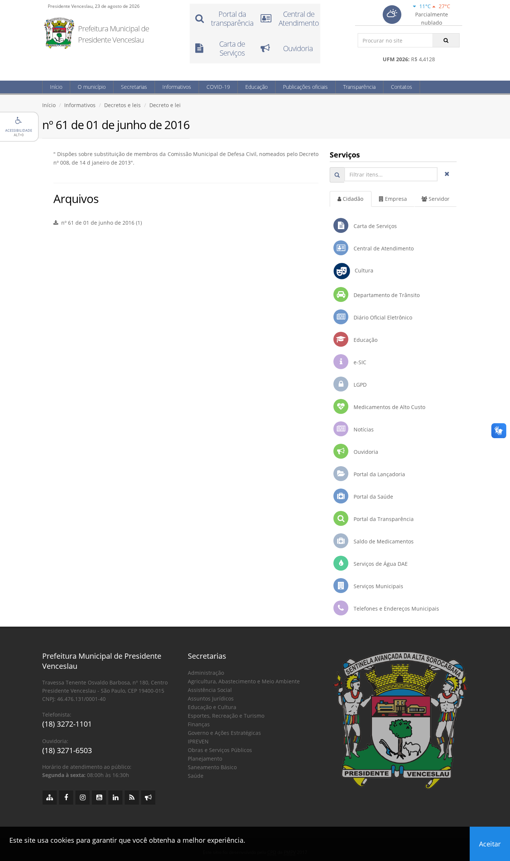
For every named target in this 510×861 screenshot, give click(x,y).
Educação (256, 86)
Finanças (199, 724)
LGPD (359, 384)
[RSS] (132, 797)
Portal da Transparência (383, 518)
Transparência (359, 86)
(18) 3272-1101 (67, 724)
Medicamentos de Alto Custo (388, 407)
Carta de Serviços (374, 226)
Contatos (401, 86)
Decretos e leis (122, 105)
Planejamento (205, 758)
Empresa (395, 198)
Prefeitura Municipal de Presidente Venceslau (113, 34)
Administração (206, 672)
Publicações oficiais (305, 86)
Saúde (195, 775)
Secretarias (134, 86)
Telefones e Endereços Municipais (395, 608)
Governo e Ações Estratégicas (224, 732)
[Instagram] (82, 797)
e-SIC (359, 362)
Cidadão (352, 198)
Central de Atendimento (383, 248)
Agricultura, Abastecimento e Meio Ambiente (244, 681)
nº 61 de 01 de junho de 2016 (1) (100, 222)
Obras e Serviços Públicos (220, 750)
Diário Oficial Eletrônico (382, 317)
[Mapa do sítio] (50, 797)
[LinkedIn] (115, 797)
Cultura (361, 270)
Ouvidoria (365, 451)
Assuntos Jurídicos (211, 698)
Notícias (363, 429)
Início (56, 86)
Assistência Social (210, 689)
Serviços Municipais (377, 586)
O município (92, 86)
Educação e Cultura (212, 707)
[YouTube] (99, 797)
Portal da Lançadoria (378, 474)
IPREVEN (198, 741)
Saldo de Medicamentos (383, 541)
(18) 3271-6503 (67, 750)
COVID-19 (218, 86)
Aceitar (490, 843)
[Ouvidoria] (148, 797)
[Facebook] (66, 797)
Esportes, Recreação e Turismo (226, 715)
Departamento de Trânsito (386, 295)
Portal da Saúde (372, 496)
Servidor (438, 198)
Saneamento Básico (212, 767)
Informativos (176, 86)
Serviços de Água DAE (380, 563)
